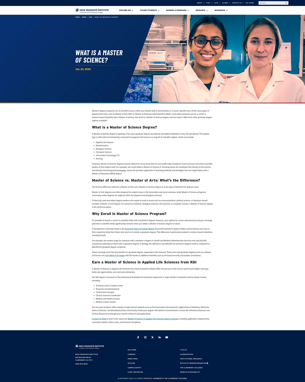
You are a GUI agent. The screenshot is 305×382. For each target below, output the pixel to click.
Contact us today (99, 319)
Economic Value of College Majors (139, 228)
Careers (131, 354)
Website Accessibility (190, 372)
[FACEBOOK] (138, 337)
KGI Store (250, 3)
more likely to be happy (115, 255)
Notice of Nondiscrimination (193, 363)
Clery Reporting (135, 372)
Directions (133, 359)
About (199, 3)
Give (216, 3)
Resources (220, 10)
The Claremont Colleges (191, 367)
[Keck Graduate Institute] (92, 10)
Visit (208, 3)
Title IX (183, 350)
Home (77, 17)
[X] (152, 337)
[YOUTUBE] (166, 337)
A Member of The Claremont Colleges (170, 378)
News (84, 17)
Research (200, 10)
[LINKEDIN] (159, 337)
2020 (90, 17)
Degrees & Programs (176, 10)
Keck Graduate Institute (86, 354)
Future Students (148, 10)
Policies (131, 363)
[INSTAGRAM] (145, 337)
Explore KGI (125, 10)
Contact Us (237, 3)
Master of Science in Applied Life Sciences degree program (153, 319)
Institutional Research (191, 359)
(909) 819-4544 (81, 364)
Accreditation (186, 354)
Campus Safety (134, 367)
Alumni (225, 3)
